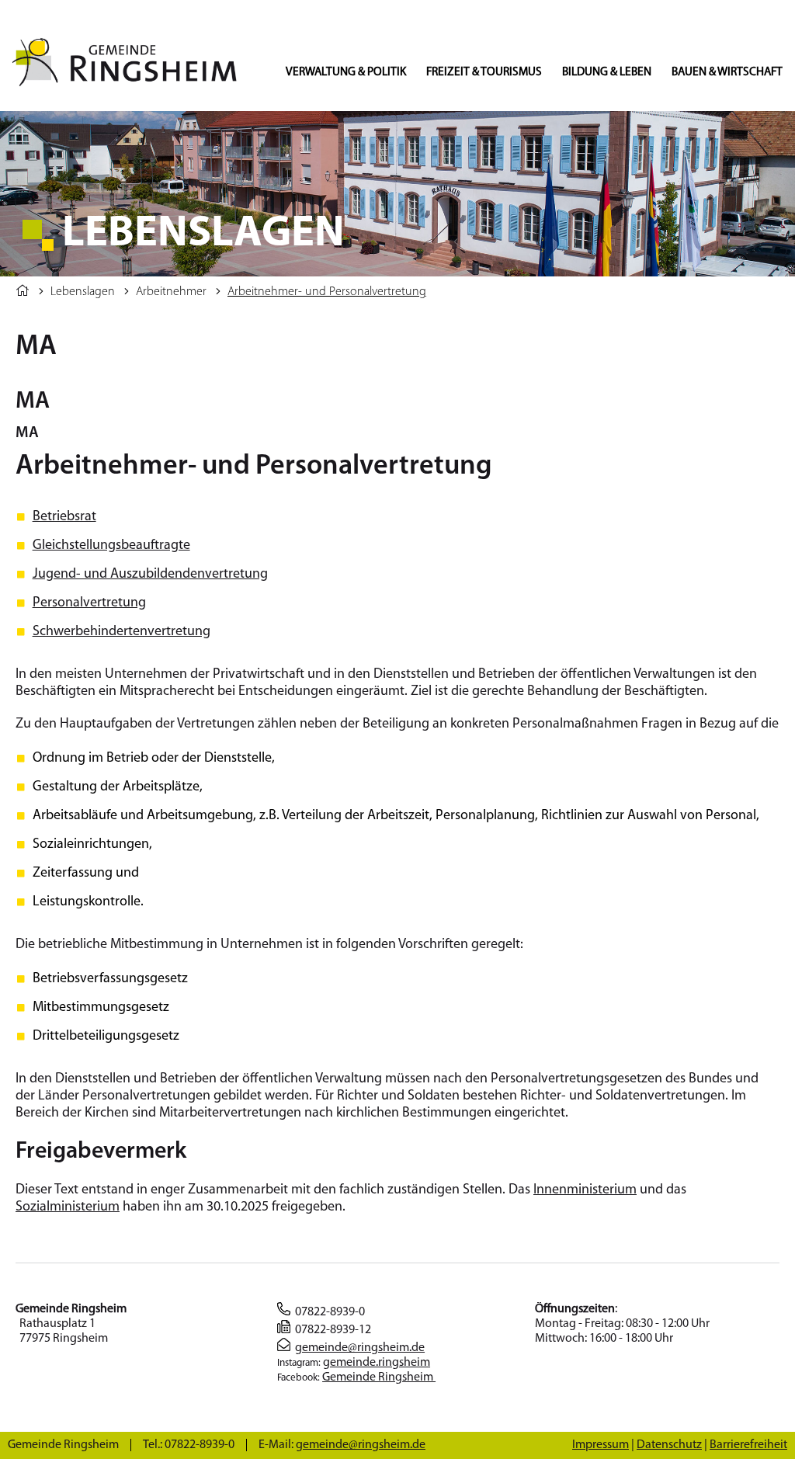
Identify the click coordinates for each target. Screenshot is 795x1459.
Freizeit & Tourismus (484, 72)
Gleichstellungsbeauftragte (111, 546)
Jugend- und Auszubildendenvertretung (150, 575)
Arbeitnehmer (171, 292)
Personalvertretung (89, 603)
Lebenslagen (82, 292)
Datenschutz (669, 1445)
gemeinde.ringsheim (376, 1363)
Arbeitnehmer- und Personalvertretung (326, 292)
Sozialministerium (68, 1207)
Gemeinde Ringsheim (379, 1377)
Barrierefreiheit (748, 1445)
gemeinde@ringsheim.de (360, 1348)
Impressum (600, 1445)
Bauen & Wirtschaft (727, 72)
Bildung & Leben (606, 72)
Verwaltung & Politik (346, 72)
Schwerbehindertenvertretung (121, 632)
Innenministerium (585, 1190)
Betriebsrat (64, 517)
